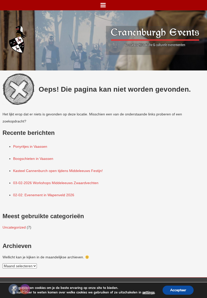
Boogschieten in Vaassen (33, 159)
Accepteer (178, 290)
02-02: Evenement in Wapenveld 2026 (43, 195)
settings (148, 292)
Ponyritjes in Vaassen (30, 146)
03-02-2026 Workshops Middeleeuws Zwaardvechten (55, 183)
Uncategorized (14, 227)
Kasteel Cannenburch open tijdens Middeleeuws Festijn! (58, 171)
